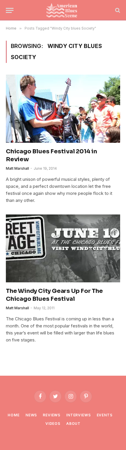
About (73, 423)
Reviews (51, 415)
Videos (52, 423)
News (31, 415)
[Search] (117, 10)
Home (13, 415)
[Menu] (9, 10)
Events (105, 415)
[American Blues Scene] (63, 10)
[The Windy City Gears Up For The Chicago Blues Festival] (63, 248)
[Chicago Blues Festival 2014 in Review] (63, 108)
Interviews (78, 415)
